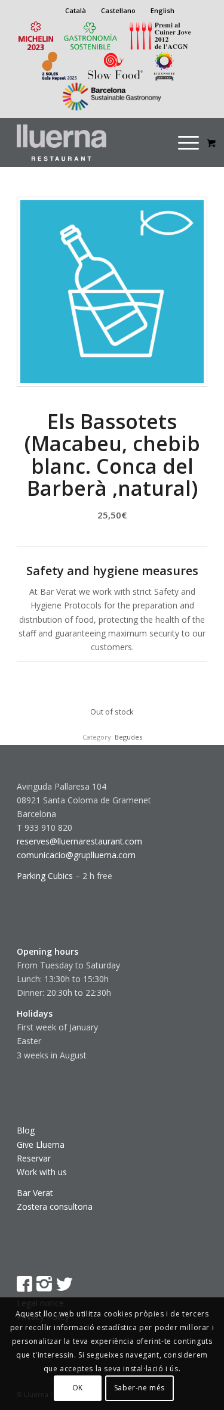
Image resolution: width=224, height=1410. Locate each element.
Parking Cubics (45, 875)
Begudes (128, 736)
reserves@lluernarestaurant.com (79, 841)
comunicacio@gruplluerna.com (76, 855)
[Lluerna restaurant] (93, 142)
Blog (26, 1130)
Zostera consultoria (55, 1206)
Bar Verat (35, 1192)
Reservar (34, 1158)
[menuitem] (196, 142)
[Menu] (188, 142)
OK (77, 1388)
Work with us (42, 1172)
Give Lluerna (41, 1144)
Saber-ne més (139, 1388)
